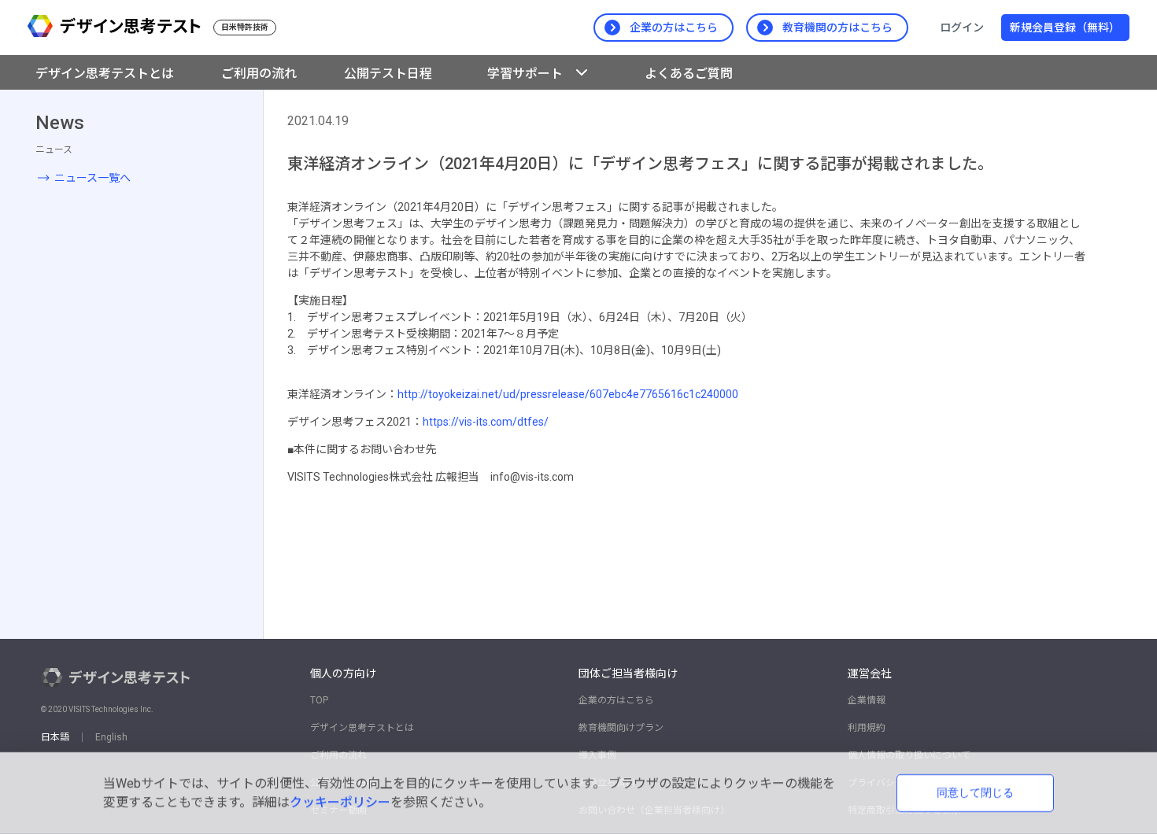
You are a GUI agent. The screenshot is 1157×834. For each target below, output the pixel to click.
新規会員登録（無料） (1065, 27)
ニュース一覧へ (92, 177)
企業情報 (866, 700)
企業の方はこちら (616, 700)
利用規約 (866, 727)
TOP (319, 700)
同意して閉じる (975, 792)
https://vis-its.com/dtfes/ (486, 421)
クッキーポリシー (340, 802)
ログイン (962, 27)
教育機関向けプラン (621, 727)
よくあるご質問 (689, 73)
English (111, 737)
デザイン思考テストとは (362, 727)
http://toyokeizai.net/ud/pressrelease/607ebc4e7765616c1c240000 (567, 394)
